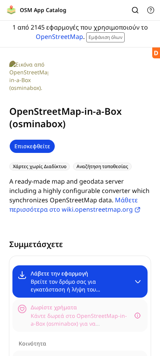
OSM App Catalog (43, 10)
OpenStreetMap (59, 36)
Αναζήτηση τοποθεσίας (102, 166)
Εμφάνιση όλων (105, 37)
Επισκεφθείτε (32, 146)
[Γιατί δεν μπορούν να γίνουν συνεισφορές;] (137, 315)
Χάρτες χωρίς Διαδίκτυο (39, 166)
